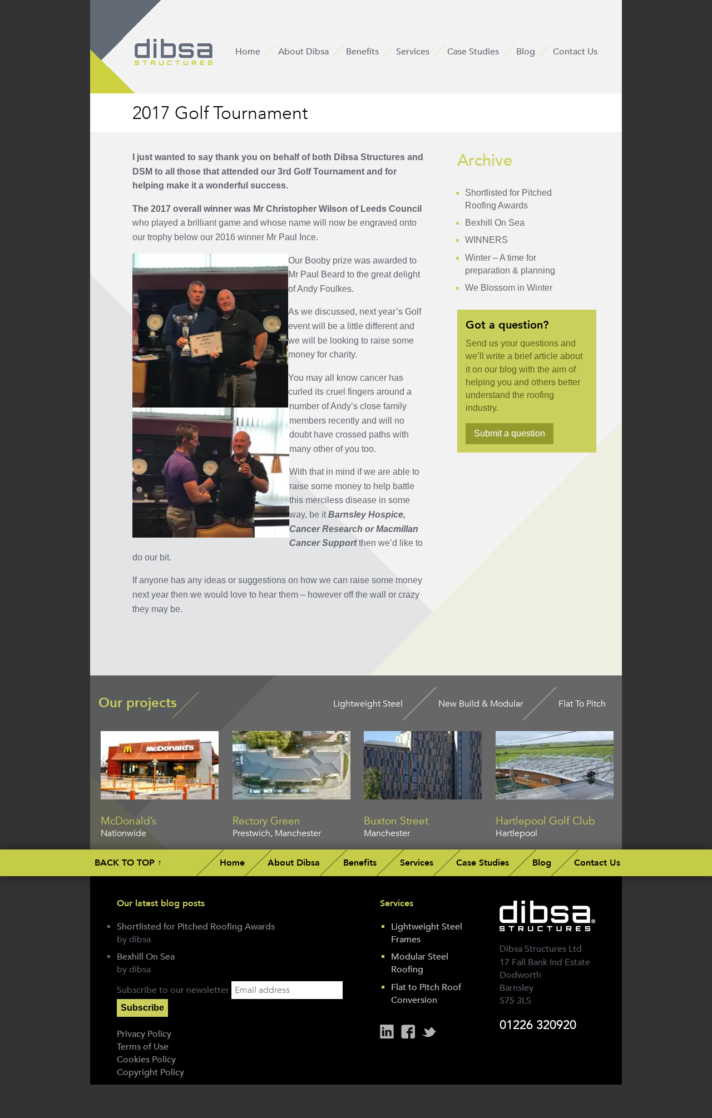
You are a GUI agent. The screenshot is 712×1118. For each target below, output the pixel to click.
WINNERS (486, 240)
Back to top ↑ (128, 862)
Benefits (362, 51)
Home (247, 51)
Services (412, 51)
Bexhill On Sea (495, 222)
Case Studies (473, 51)
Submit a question (509, 433)
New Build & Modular (480, 703)
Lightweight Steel (368, 703)
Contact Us (575, 51)
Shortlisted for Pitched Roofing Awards (196, 926)
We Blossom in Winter (508, 287)
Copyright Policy (150, 1072)
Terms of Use (143, 1046)
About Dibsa (303, 51)
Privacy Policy (144, 1034)
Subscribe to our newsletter (173, 990)
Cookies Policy (146, 1059)
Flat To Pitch (582, 703)
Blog (525, 51)
